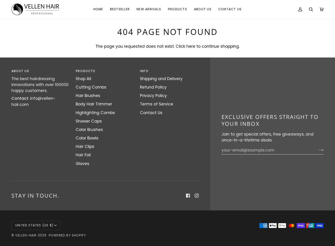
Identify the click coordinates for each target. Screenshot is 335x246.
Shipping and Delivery (161, 78)
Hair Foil (83, 155)
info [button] (144, 71)
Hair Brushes (88, 95)
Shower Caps (89, 121)
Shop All (83, 78)
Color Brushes (89, 129)
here (190, 46)
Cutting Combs (91, 87)
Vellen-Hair (25, 235)
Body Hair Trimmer (94, 104)
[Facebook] (188, 196)
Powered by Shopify (67, 235)
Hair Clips (85, 146)
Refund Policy (153, 87)
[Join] (318, 150)
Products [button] (85, 71)
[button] (178, 9)
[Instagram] (197, 196)
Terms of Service (156, 104)
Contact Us (151, 112)
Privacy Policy (153, 95)
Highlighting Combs (95, 112)
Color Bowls (87, 138)
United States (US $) (34, 225)
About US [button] (20, 71)
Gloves (82, 163)
